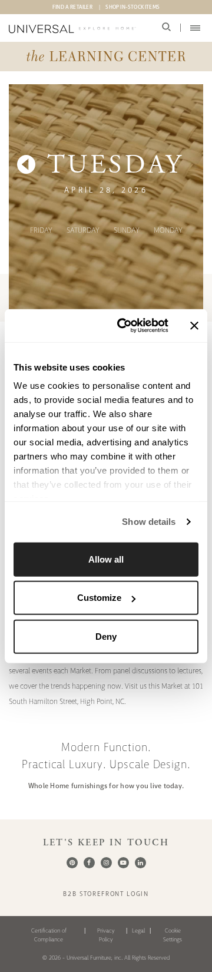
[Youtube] (123, 862)
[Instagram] (106, 862)
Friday (41, 230)
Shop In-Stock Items (132, 7)
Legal (138, 930)
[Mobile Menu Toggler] (195, 27)
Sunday (127, 230)
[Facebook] (89, 862)
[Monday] (26, 165)
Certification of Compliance (49, 935)
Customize (99, 598)
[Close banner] (194, 326)
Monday (168, 230)
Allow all (106, 559)
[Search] (166, 27)
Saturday (83, 230)
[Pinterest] (72, 862)
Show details (148, 522)
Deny (106, 636)
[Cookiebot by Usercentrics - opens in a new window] (124, 325)
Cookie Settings (172, 935)
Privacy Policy (106, 935)
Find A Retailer (72, 7)
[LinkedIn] (140, 862)
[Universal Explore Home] (72, 29)
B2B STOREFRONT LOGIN (105, 894)
